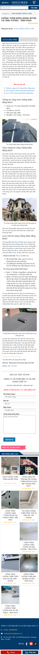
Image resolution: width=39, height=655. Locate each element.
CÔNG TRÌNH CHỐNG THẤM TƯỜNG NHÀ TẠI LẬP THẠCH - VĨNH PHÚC (10, 609)
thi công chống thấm (16, 244)
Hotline (12, 652)
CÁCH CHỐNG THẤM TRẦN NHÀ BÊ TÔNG (10, 478)
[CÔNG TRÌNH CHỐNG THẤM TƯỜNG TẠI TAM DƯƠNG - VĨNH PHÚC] (29, 531)
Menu (6, 2)
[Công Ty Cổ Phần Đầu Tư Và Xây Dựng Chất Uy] (19, 2)
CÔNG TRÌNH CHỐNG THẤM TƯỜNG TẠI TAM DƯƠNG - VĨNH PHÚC (29, 545)
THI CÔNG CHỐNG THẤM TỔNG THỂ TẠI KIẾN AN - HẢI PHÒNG (29, 514)
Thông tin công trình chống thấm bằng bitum (20, 88)
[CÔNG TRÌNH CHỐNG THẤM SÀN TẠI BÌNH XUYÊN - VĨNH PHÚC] (29, 563)
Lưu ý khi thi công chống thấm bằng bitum (20, 93)
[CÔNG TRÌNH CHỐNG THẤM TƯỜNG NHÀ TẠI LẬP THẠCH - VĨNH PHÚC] (10, 595)
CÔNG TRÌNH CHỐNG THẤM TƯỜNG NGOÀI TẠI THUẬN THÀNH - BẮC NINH (10, 515)
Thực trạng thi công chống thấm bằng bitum (20, 90)
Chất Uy (17, 341)
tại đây (23, 359)
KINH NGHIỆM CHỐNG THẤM (24, 29)
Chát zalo (32, 652)
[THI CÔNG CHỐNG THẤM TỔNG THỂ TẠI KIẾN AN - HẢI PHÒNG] (29, 500)
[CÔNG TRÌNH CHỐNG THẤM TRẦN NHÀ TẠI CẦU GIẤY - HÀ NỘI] (10, 563)
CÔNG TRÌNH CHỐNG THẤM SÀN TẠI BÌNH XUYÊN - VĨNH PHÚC (29, 577)
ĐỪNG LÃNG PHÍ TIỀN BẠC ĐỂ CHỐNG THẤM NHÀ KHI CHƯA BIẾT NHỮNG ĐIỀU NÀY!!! (29, 481)
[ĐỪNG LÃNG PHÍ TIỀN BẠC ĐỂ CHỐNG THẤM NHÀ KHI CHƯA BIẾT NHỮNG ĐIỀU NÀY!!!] (29, 466)
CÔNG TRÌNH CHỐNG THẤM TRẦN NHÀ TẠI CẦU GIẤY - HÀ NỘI (10, 577)
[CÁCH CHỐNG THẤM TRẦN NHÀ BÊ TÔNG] (10, 466)
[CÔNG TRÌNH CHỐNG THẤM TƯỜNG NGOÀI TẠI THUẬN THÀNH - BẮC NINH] (10, 500)
